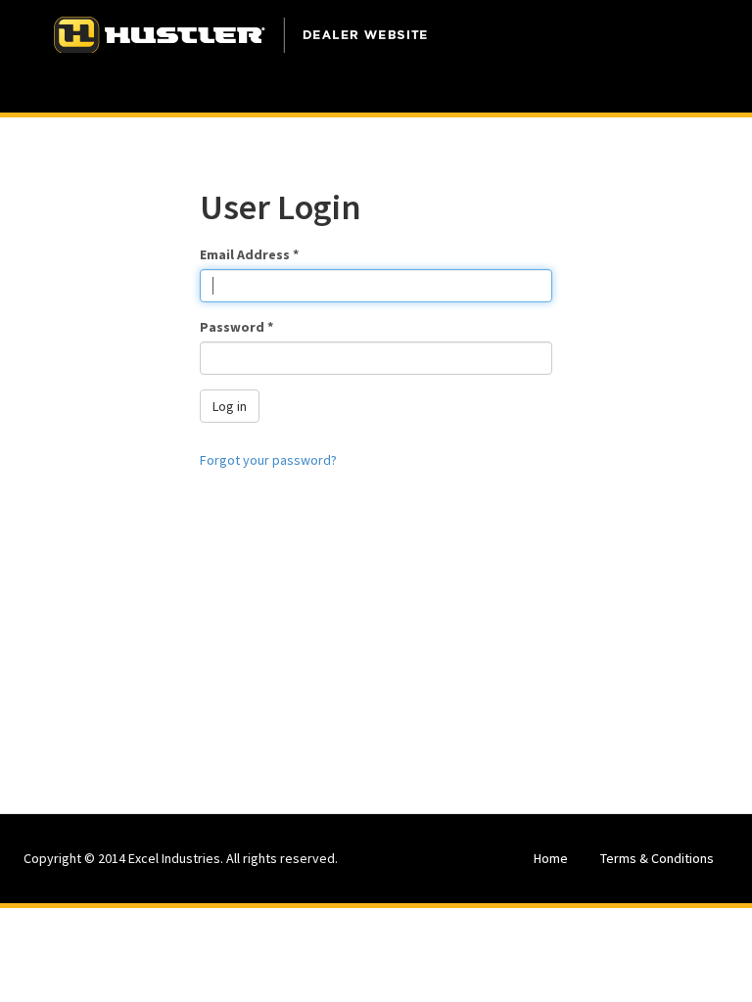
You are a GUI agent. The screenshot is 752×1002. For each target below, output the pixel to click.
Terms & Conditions (657, 858)
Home (551, 858)
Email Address (249, 254)
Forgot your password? (268, 460)
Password (236, 327)
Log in (229, 406)
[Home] (241, 34)
